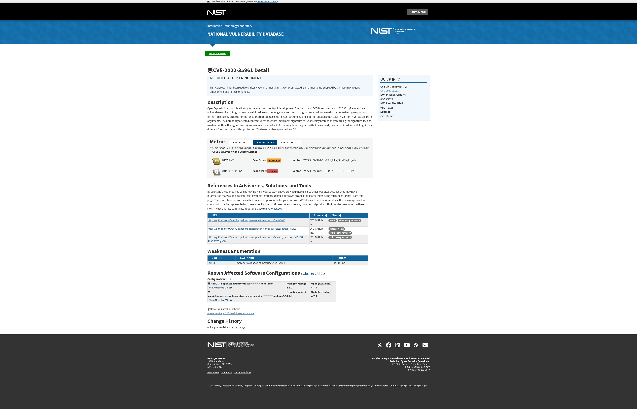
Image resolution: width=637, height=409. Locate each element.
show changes (239, 327)
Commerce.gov (397, 385)
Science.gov (412, 385)
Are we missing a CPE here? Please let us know (230, 313)
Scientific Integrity (348, 385)
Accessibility (229, 385)
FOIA (312, 385)
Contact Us (226, 372)
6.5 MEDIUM (274, 160)
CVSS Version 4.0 (241, 142)
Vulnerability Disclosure (277, 385)
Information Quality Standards (373, 385)
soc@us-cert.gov (421, 367)
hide (231, 279)
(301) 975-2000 (214, 367)
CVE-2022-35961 (389, 91)
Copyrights (259, 385)
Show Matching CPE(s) (220, 287)
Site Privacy (215, 385)
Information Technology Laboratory (229, 26)
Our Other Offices (242, 372)
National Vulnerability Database (245, 34)
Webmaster (213, 372)
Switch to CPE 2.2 (313, 274)
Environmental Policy (327, 385)
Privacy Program (244, 385)
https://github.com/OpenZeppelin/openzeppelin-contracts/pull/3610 (246, 220)
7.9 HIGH (273, 171)
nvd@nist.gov (274, 208)
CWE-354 (212, 263)
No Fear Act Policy (300, 385)
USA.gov (423, 385)
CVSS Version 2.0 (289, 142)
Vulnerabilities (217, 53)
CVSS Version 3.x (265, 142)
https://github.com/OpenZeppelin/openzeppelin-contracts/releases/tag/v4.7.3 (252, 228)
